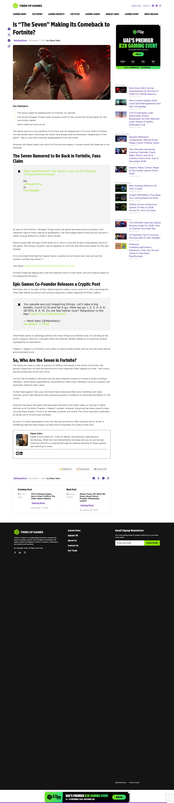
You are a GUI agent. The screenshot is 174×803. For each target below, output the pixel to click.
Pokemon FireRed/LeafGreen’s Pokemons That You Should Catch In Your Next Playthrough (144, 250)
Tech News (37, 14)
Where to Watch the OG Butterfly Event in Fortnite (49, 266)
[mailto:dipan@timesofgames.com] (17, 453)
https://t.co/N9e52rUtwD (48, 314)
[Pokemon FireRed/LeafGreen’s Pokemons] (121, 252)
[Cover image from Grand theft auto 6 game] (121, 120)
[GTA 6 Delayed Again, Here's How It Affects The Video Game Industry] (37, 500)
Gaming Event (132, 14)
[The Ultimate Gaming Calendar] (121, 157)
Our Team (72, 550)
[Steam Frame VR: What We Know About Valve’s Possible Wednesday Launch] (86, 500)
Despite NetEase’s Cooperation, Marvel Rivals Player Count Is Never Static (144, 140)
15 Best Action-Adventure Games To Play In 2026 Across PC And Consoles (143, 207)
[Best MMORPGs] (121, 198)
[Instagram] (160, 6)
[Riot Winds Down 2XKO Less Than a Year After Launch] (121, 93)
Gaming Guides (92, 14)
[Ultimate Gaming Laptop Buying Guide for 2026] (121, 227)
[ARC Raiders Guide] (121, 238)
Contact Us (73, 545)
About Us (72, 540)
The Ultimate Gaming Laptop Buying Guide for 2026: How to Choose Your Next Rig (145, 225)
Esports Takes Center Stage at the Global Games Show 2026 (144, 170)
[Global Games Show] (138, 47)
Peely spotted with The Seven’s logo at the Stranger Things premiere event (60, 172)
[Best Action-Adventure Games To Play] (121, 209)
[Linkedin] (156, 6)
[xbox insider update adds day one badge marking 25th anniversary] (121, 105)
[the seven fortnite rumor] (9, 29)
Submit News (136, 6)
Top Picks (75, 14)
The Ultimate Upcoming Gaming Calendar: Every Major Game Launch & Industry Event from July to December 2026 (144, 155)
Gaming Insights (56, 14)
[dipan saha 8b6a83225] (21, 453)
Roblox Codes (112, 14)
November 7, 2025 (36, 324)
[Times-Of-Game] (27, 5)
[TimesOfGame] (28, 532)
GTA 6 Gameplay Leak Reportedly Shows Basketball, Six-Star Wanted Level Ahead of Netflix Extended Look (144, 119)
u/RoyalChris (32, 184)
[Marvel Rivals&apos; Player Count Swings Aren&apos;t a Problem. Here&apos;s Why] (121, 142)
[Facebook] (153, 6)
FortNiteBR (31, 190)
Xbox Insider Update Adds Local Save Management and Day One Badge (144, 103)
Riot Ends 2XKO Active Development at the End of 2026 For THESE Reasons (144, 91)
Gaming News (19, 14)
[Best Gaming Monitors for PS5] (121, 189)
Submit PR (73, 535)
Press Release (151, 14)
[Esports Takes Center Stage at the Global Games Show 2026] (121, 172)
